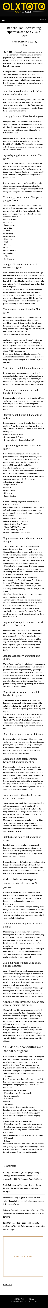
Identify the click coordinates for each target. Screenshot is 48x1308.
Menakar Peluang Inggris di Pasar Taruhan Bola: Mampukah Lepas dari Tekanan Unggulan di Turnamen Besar (23, 1200)
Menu (43, 19)
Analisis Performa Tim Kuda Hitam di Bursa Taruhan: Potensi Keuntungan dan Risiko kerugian (22, 1188)
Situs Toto (7, 1284)
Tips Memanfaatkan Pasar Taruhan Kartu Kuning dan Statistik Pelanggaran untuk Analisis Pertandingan (24, 1226)
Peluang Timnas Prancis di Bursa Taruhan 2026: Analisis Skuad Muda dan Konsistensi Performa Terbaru (24, 1213)
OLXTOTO (8, 52)
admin (24, 45)
